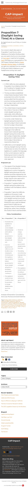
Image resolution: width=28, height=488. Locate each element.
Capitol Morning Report (7, 414)
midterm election (8, 306)
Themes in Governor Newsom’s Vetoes (11, 403)
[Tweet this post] (8, 312)
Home (2, 26)
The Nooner (4, 431)
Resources (10, 456)
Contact (17, 456)
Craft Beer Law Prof (6, 417)
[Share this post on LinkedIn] (14, 312)
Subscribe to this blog (9, 362)
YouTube (6, 58)
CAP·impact (14, 14)
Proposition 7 (4, 307)
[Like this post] (11, 312)
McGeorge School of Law (20, 2)
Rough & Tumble (5, 426)
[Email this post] (5, 312)
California (19, 300)
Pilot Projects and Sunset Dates (10, 395)
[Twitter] (6, 359)
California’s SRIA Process (8, 398)
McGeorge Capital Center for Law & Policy (13, 304)
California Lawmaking (13, 45)
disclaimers (7, 469)
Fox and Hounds (5, 420)
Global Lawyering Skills (7, 423)
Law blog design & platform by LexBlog (13, 485)
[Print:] (2, 312)
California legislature (13, 302)
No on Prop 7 (17, 306)
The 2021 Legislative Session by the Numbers (13, 406)
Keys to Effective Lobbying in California (11, 401)
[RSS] (3, 359)
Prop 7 (23, 306)
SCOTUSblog (4, 428)
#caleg (6, 300)
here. (2, 60)
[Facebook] (9, 359)
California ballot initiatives (8, 301)
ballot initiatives (13, 300)
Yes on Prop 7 (12, 307)
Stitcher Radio (11, 64)
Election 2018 (11, 304)
